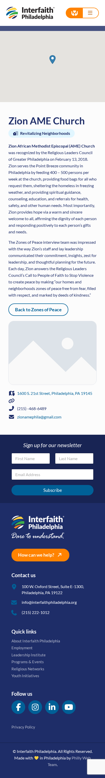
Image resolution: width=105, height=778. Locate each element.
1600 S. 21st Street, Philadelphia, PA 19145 (54, 393)
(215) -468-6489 (31, 408)
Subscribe (52, 490)
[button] (52, 59)
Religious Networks (27, 669)
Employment (22, 647)
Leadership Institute (28, 655)
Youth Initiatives (25, 675)
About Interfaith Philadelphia (35, 641)
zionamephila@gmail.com (39, 416)
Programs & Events (27, 661)
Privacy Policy (23, 727)
